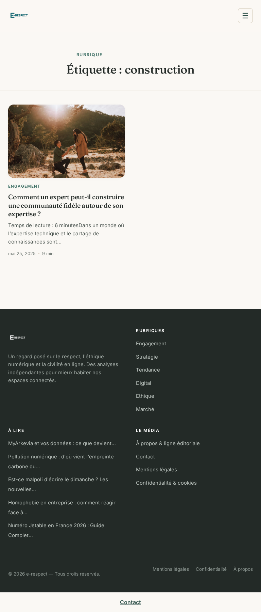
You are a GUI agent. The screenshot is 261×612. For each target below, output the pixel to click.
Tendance (148, 370)
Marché (145, 409)
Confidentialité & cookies (166, 483)
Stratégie (147, 357)
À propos (243, 569)
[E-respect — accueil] (19, 16)
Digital (143, 383)
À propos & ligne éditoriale (168, 443)
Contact (145, 457)
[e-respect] (66, 337)
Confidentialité (211, 569)
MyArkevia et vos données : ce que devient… (62, 443)
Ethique (145, 396)
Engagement (151, 344)
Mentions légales (156, 470)
